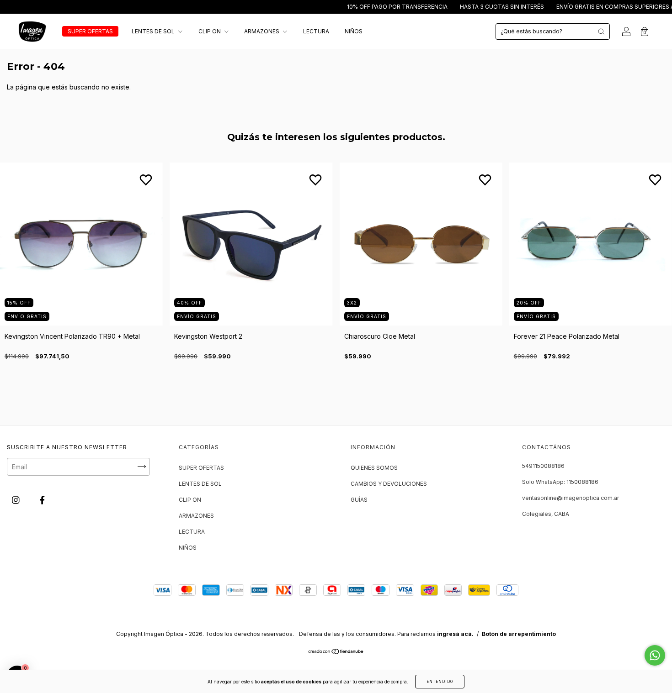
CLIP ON (210, 31)
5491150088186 (543, 465)
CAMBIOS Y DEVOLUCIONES (389, 483)
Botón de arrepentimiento (519, 633)
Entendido (440, 681)
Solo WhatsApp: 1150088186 (560, 481)
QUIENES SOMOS (374, 467)
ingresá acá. (455, 633)
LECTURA (316, 31)
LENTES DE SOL (154, 31)
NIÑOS (354, 31)
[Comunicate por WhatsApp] (655, 655)
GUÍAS (359, 499)
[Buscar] (601, 31)
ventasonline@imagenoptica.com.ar (570, 497)
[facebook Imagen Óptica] (42, 500)
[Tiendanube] (336, 652)
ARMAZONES (262, 31)
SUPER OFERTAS (90, 31)
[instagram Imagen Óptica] (17, 500)
